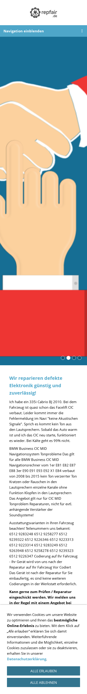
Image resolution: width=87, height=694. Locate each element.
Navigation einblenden (23, 31)
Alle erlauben (43, 671)
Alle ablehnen (43, 682)
